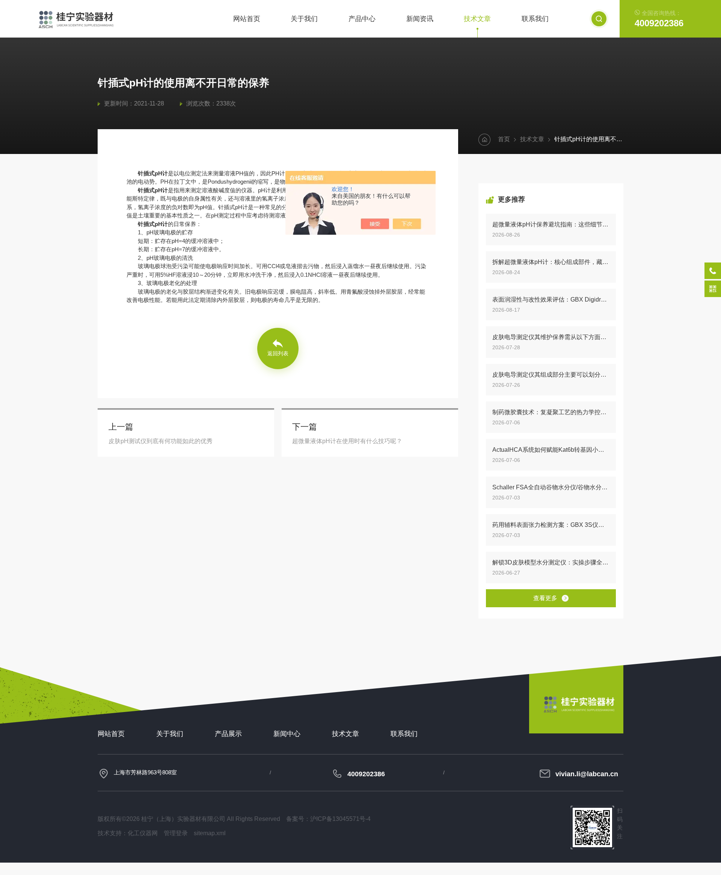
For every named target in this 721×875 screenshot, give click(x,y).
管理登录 (176, 833)
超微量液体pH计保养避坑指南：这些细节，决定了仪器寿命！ (550, 224)
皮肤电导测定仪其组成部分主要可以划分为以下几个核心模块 (550, 374)
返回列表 (277, 353)
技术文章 (477, 19)
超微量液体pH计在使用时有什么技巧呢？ (347, 441)
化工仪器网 (143, 833)
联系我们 (535, 19)
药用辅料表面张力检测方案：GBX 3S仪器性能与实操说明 (550, 525)
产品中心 (362, 19)
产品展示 (228, 734)
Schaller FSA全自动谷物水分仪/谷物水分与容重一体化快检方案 (550, 487)
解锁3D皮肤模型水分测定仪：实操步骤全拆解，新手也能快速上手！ (550, 562)
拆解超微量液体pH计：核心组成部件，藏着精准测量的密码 (550, 262)
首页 (504, 139)
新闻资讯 (419, 19)
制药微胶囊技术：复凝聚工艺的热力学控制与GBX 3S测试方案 (550, 412)
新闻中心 (286, 734)
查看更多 (545, 598)
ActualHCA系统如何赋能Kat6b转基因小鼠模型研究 (550, 450)
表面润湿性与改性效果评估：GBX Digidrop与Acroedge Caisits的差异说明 (550, 299)
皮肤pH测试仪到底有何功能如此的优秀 (161, 441)
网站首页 (246, 19)
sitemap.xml (210, 833)
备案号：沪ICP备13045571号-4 (328, 819)
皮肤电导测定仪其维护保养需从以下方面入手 (550, 337)
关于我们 (304, 19)
